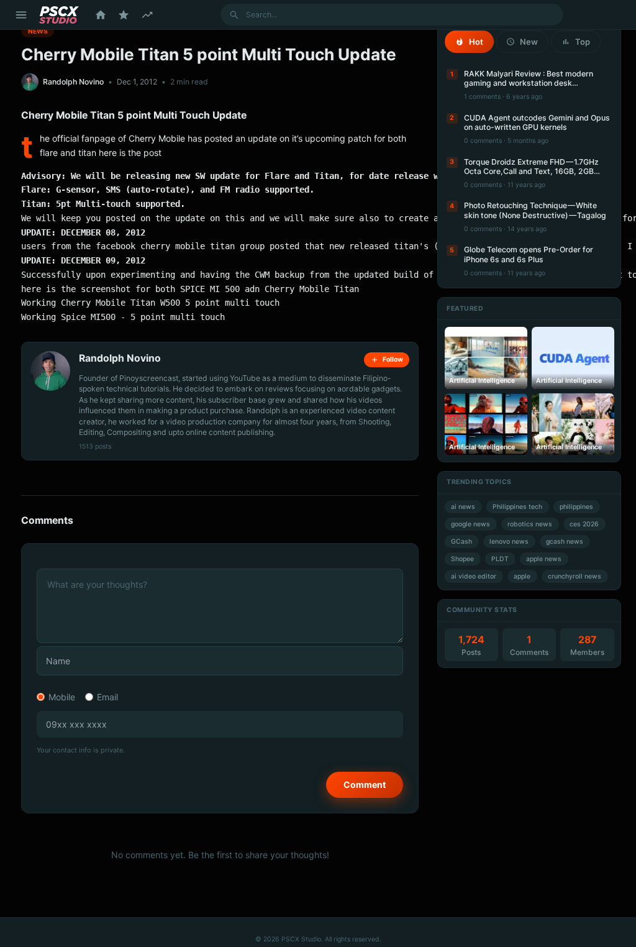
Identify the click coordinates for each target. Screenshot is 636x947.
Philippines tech (517, 507)
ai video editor (473, 576)
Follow (393, 359)
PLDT (500, 559)
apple (522, 576)
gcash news (564, 542)
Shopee (462, 559)
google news (470, 524)
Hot (476, 42)
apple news (543, 559)
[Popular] (123, 14)
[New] (147, 14)
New (529, 42)
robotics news (529, 524)
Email (107, 697)
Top (582, 42)
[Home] (100, 14)
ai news (463, 507)
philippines (576, 507)
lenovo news (509, 542)
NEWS (38, 31)
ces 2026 (584, 524)
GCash (461, 542)
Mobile (61, 697)
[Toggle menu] (21, 15)
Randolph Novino (73, 81)
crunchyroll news (574, 576)
